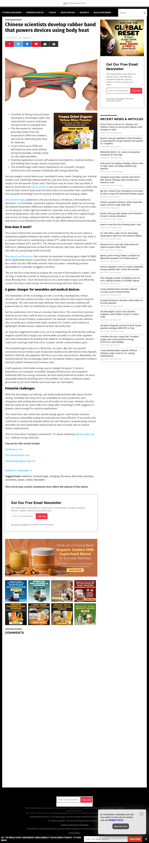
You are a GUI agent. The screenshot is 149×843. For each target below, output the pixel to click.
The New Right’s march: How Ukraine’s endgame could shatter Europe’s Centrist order (119, 314)
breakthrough (68, 13)
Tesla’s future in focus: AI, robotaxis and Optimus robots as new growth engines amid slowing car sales (121, 127)
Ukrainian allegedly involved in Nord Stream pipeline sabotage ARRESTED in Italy (120, 326)
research (84, 13)
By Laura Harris (116, 272)
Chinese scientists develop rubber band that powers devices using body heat (121, 203)
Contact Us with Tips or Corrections (74, 825)
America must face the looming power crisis (120, 224)
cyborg (52, 13)
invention (88, 476)
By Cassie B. (115, 197)
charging (54, 476)
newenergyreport (35, 13)
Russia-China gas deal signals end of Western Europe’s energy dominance (121, 214)
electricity (77, 476)
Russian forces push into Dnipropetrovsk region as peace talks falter (119, 245)
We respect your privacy (59, 813)
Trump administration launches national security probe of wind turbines (118, 290)
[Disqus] (51, 673)
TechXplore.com (13, 449)
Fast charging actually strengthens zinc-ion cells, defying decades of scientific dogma (120, 279)
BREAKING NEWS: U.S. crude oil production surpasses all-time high (120, 153)
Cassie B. (26, 37)
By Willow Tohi (116, 133)
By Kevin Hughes (117, 172)
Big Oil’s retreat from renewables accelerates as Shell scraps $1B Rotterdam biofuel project (122, 192)
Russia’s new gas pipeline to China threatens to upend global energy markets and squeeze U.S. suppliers (121, 141)
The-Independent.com (17, 455)
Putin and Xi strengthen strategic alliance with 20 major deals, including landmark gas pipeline (121, 166)
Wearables (39, 479)
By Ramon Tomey (117, 306)
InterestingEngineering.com (20, 461)
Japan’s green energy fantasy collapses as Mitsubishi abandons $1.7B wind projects (120, 256)
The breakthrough (15, 199)
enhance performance (20, 256)
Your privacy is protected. (20, 524)
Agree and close (120, 826)
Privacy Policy (74, 833)
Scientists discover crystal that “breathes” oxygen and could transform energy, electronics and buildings (120, 339)
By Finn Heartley (117, 186)
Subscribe (134, 839)
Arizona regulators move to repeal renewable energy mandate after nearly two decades (121, 268)
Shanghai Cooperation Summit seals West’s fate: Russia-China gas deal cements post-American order (120, 180)
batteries (27, 476)
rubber (29, 479)
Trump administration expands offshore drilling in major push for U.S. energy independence (118, 353)
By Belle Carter (116, 359)
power (21, 479)
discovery (65, 476)
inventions (10, 479)
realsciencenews (102, 13)
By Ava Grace (115, 147)
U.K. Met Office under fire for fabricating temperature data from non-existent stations (121, 234)
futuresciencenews (12, 13)
